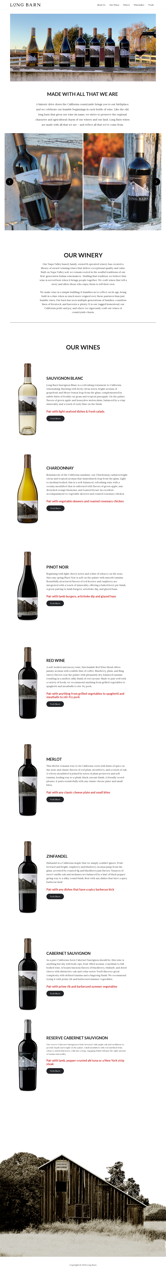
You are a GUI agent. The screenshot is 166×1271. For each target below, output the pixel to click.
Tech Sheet (55, 418)
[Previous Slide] (9, 181)
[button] (43, 181)
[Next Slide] (156, 181)
